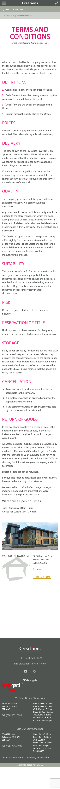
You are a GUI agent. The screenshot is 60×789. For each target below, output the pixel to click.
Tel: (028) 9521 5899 (12, 715)
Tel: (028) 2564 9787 (12, 746)
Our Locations (42, 577)
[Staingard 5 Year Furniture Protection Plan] (30, 687)
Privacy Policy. (38, 765)
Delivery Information (38, 757)
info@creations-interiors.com (30, 663)
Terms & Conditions (12, 757)
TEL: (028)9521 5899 (30, 658)
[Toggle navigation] (4, 3)
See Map (37, 569)
